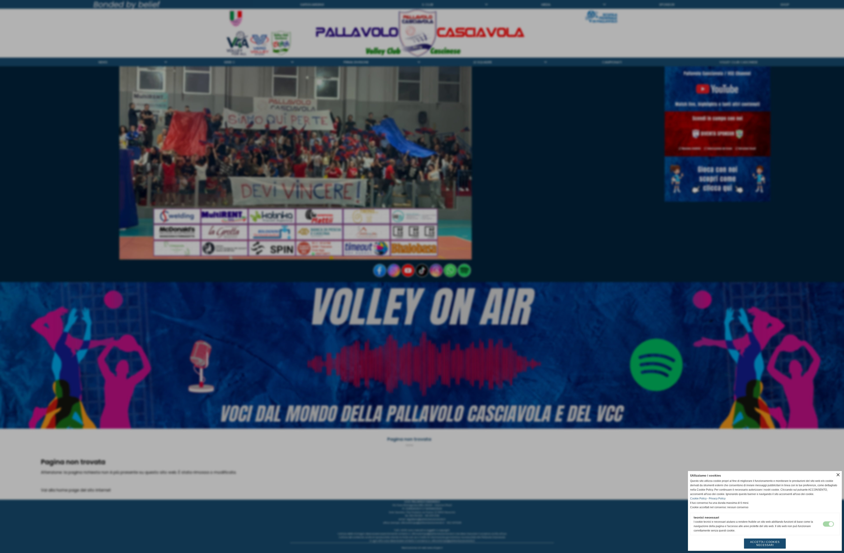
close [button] (838, 474)
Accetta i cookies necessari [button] (765, 543)
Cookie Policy (698, 498)
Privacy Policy (717, 498)
